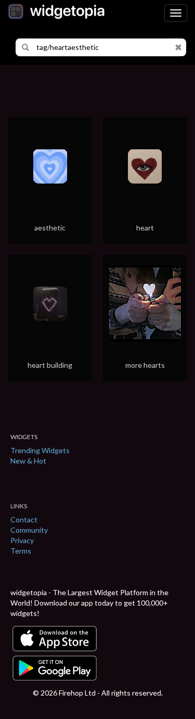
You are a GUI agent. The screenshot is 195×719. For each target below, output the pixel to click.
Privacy (22, 540)
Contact (23, 519)
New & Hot (28, 460)
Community (29, 529)
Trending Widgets (40, 450)
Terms (20, 550)
